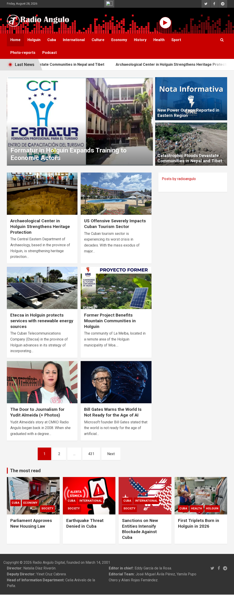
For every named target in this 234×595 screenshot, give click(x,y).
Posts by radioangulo (179, 179)
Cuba (51, 40)
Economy (119, 40)
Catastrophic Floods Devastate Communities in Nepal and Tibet (189, 158)
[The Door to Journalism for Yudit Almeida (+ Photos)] (42, 382)
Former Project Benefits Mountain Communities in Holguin (110, 320)
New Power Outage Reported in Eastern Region (188, 112)
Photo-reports (22, 52)
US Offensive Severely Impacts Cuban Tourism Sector (115, 223)
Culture (98, 40)
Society (47, 508)
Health (159, 40)
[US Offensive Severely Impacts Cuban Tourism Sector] (116, 193)
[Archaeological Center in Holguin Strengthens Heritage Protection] (42, 193)
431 (91, 454)
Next (111, 454)
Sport (176, 40)
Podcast (49, 52)
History (140, 40)
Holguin (33, 40)
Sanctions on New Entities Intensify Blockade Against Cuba (140, 529)
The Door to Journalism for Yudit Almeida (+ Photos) (37, 412)
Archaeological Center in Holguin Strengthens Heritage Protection (156, 64)
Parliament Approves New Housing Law (31, 523)
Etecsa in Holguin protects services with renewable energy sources (41, 320)
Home (15, 40)
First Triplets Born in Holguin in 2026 (198, 523)
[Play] (165, 23)
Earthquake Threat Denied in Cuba (85, 523)
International (74, 40)
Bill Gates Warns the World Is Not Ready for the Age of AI (112, 412)
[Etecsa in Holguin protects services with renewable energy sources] (42, 288)
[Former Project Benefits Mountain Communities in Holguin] (116, 288)
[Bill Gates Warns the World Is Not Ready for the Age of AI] (116, 382)
